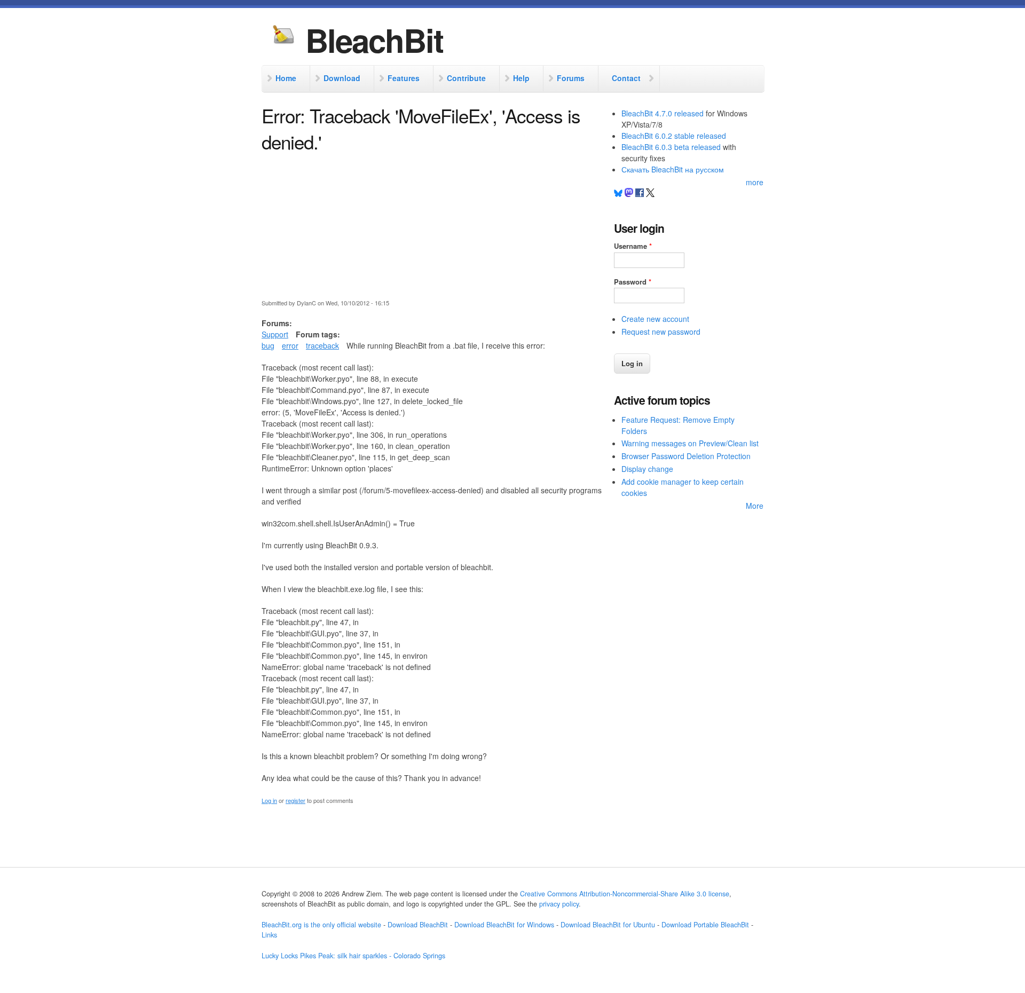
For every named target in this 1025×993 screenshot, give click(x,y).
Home (285, 78)
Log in (269, 800)
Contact (626, 78)
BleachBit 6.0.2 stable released (673, 135)
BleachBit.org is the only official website (321, 924)
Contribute (466, 78)
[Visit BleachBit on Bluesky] (618, 193)
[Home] (283, 36)
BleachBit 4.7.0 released (662, 113)
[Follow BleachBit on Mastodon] (629, 193)
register (295, 800)
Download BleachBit (418, 924)
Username (633, 246)
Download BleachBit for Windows (504, 924)
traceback (322, 345)
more (754, 182)
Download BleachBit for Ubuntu (608, 924)
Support (275, 334)
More (754, 505)
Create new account (655, 318)
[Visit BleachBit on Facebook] (640, 193)
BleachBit (374, 39)
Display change (647, 468)
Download (342, 78)
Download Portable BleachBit (705, 924)
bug (268, 345)
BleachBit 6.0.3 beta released (671, 146)
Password (632, 282)
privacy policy (559, 904)
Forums (571, 78)
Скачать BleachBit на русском (672, 169)
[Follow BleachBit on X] (650, 193)
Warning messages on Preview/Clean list (690, 443)
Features (404, 78)
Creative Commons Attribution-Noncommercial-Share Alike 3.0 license (624, 894)
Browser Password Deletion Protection (686, 456)
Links (269, 935)
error (290, 345)
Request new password (660, 331)
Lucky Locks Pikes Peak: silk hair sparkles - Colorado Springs (353, 955)
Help (521, 78)
